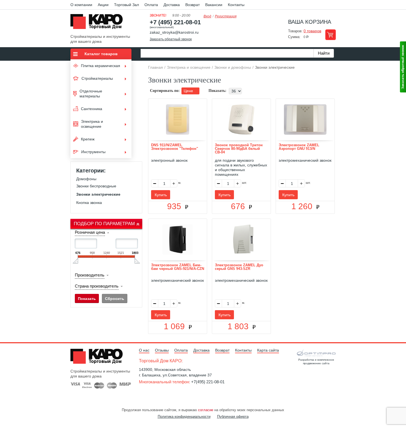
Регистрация (225, 16)
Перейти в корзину (330, 34)
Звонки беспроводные (96, 186)
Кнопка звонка (89, 202)
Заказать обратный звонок (171, 39)
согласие (205, 410)
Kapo (98, 23)
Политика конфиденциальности (184, 416)
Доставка (172, 4)
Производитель (89, 275)
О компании (81, 4)
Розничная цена (90, 232)
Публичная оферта (233, 416)
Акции (103, 4)
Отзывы (162, 350)
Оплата (151, 4)
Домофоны (86, 179)
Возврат (192, 4)
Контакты (236, 4)
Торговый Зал (126, 4)
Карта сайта (268, 350)
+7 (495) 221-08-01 (175, 22)
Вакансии (213, 4)
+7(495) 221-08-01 (208, 381)
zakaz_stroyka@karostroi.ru (174, 32)
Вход (207, 16)
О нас (144, 350)
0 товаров (312, 31)
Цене (189, 91)
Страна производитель (96, 286)
